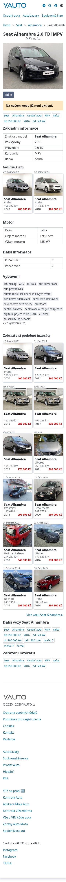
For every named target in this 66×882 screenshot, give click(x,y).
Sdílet (8, 95)
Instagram (10, 850)
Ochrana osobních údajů (20, 713)
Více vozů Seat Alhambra (43, 615)
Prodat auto (11, 765)
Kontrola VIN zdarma (17, 811)
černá (20, 646)
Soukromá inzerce (15, 758)
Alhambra (35, 25)
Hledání (8, 772)
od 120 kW (39, 121)
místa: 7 (9, 646)
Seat (19, 25)
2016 (27, 121)
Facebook (9, 856)
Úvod (6, 25)
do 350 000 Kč (12, 121)
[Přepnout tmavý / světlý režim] (61, 5)
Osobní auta (11, 15)
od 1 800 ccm (33, 640)
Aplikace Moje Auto (16, 804)
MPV (47, 115)
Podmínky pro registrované (22, 719)
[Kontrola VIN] (44, 5)
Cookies (8, 726)
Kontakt (8, 732)
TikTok (7, 863)
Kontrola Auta (12, 797)
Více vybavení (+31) (14, 323)
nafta (56, 115)
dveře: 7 (49, 640)
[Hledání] (50, 5)
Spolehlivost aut (14, 831)
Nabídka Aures (13, 167)
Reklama (9, 739)
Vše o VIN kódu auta (17, 817)
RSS (5, 778)
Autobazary (31, 15)
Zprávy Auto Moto (15, 824)
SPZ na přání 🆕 (14, 791)
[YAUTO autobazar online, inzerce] (14, 5)
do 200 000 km (13, 640)
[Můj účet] (56, 5)
